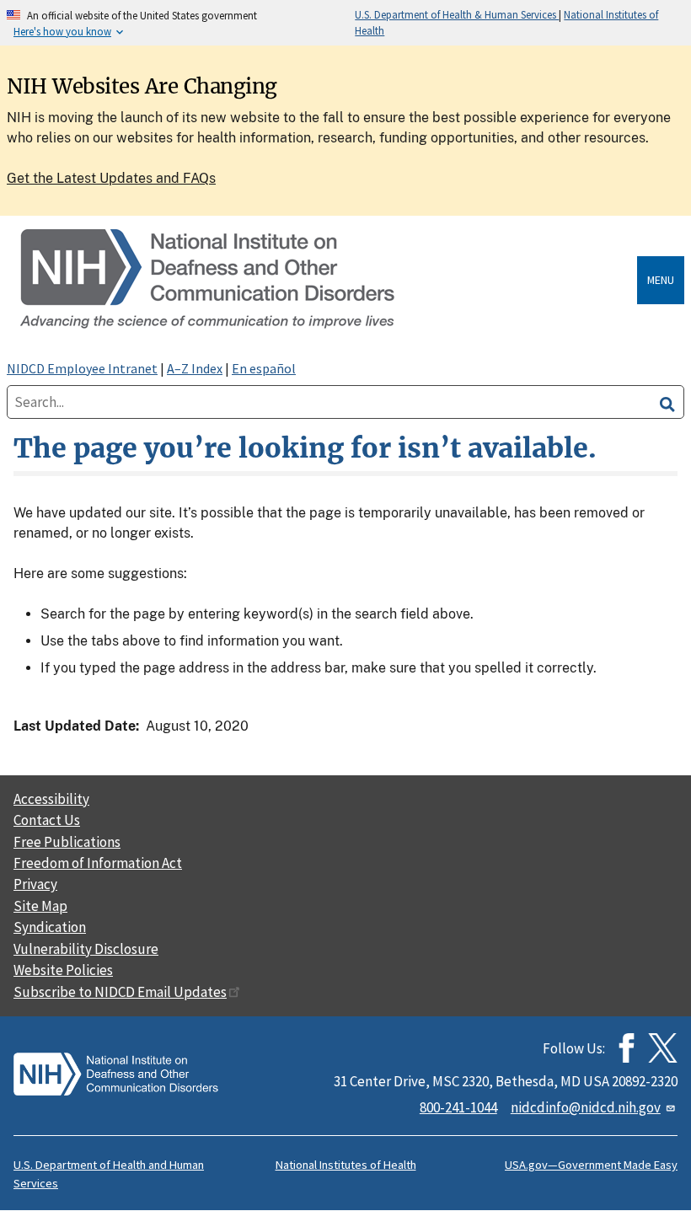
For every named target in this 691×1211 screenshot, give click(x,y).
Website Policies (63, 970)
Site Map (40, 906)
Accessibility (51, 799)
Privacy (35, 884)
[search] (667, 402)
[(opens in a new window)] (663, 1048)
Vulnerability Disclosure (85, 949)
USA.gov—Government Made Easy (591, 1164)
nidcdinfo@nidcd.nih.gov (586, 1107)
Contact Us (46, 820)
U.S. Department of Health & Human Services (457, 14)
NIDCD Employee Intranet (82, 368)
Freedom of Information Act (97, 863)
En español (264, 368)
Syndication (49, 927)
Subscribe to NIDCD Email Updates (120, 992)
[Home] (325, 280)
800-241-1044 (458, 1107)
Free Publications (67, 842)
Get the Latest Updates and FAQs (111, 178)
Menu (660, 279)
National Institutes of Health (346, 1164)
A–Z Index (194, 368)
